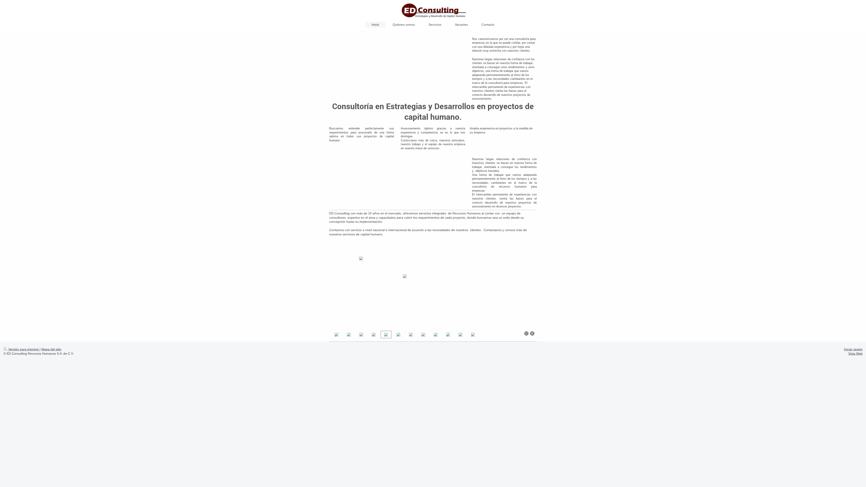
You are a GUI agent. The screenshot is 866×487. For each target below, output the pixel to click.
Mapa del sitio (51, 349)
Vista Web (855, 353)
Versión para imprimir (23, 349)
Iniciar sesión (853, 349)
